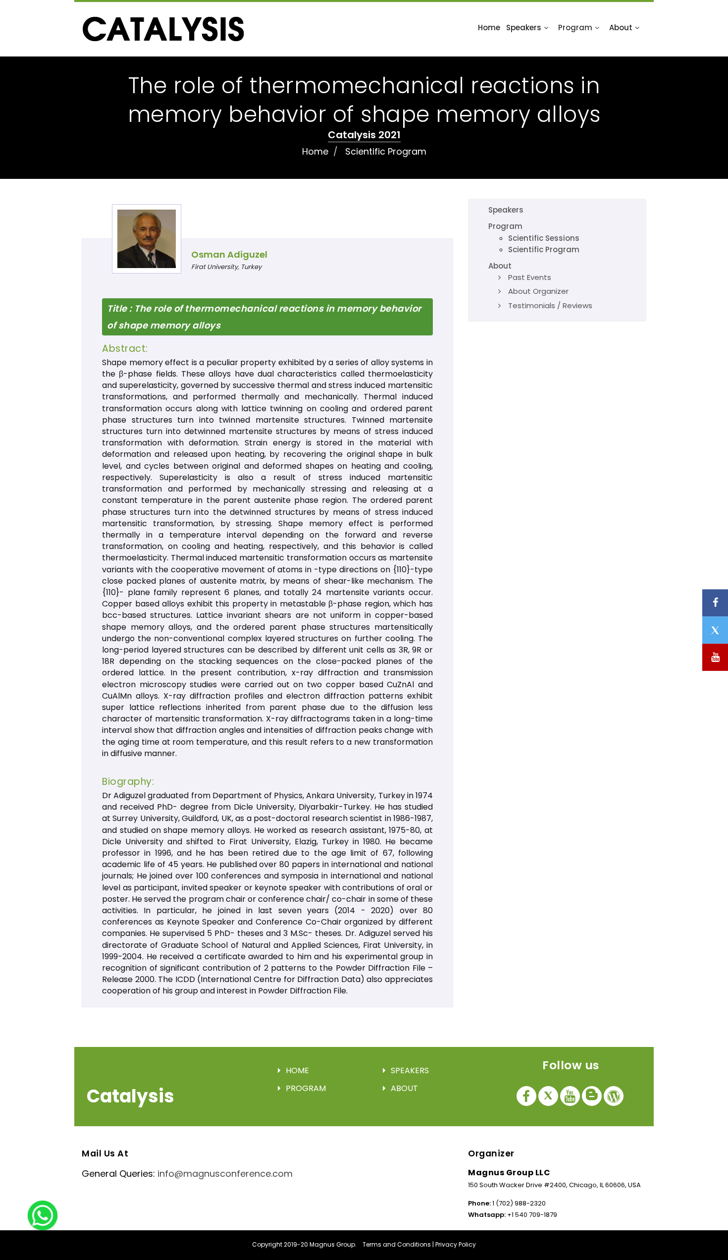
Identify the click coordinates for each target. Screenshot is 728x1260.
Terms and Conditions (397, 1244)
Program (575, 27)
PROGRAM (306, 1088)
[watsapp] (42, 1215)
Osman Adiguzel (229, 254)
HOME (297, 1070)
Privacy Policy (455, 1244)
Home (489, 27)
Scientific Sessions (543, 238)
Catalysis (130, 1096)
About (620, 27)
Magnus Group (332, 1244)
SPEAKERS (410, 1070)
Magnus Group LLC (509, 1172)
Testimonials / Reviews (550, 305)
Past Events (529, 277)
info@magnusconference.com (225, 1173)
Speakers (523, 27)
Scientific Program (385, 151)
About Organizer (538, 291)
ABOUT (404, 1088)
